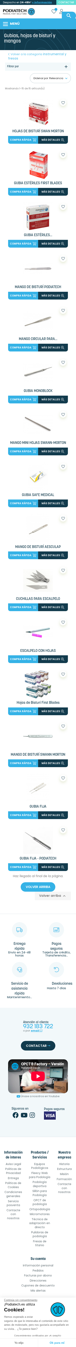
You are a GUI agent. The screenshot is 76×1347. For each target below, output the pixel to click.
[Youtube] (24, 1116)
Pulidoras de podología (39, 1234)
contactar (66, 2)
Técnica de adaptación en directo (39, 1223)
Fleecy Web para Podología (39, 1175)
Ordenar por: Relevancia (48, 78)
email (35, 1030)
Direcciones (38, 1281)
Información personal (38, 1265)
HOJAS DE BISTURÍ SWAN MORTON (38, 131)
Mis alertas (38, 1291)
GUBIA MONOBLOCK (38, 391)
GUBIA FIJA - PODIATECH (38, 859)
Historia (64, 1164)
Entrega (13, 1178)
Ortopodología (39, 1209)
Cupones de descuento (38, 1285)
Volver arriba (38, 887)
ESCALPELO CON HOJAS (38, 651)
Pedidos (38, 1270)
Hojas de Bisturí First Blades (38, 703)
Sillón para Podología (39, 1193)
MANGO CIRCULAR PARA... (38, 339)
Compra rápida (20, 139)
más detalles (51, 139)
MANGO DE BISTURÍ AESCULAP (38, 547)
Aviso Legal (13, 1164)
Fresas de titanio (39, 1243)
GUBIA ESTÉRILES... (38, 235)
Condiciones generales (13, 1194)
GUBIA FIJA (38, 807)
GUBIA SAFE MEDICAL (38, 495)
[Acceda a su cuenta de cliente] (61, 12)
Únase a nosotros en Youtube (40, 1096)
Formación (64, 1179)
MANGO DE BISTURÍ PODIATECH (38, 287)
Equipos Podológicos (39, 1166)
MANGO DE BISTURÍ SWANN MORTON (38, 755)
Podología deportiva (40, 1184)
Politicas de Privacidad (13, 1171)
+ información (42, 2)
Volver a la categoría (37, 56)
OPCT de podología (40, 1202)
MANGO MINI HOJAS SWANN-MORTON (38, 443)
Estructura (64, 1169)
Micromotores (40, 1214)
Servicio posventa (13, 1203)
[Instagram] (32, 1116)
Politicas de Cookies (13, 1185)
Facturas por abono (38, 1275)
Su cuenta (38, 1259)
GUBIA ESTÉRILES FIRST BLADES (38, 183)
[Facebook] (16, 1116)
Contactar (36, 1045)
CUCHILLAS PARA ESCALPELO (38, 599)
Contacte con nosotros (13, 1214)
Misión (64, 1174)
